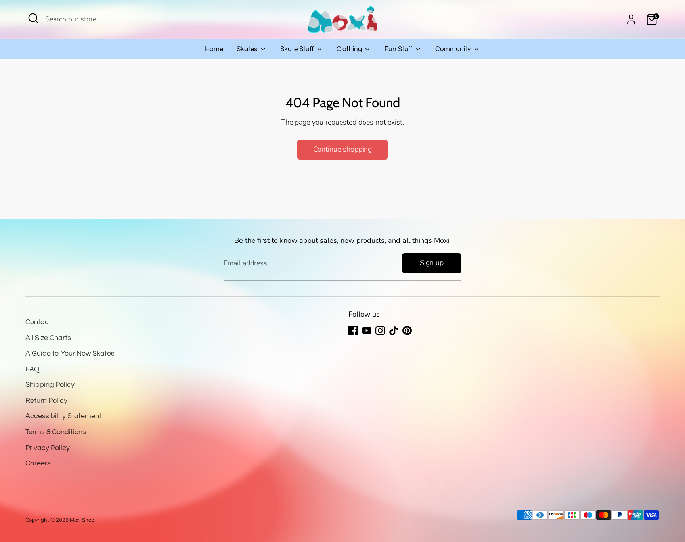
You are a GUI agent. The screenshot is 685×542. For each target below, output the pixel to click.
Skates (248, 49)
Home (214, 49)
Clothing (350, 49)
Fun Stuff (399, 49)
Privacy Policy (47, 448)
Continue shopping (342, 149)
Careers (38, 463)
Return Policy (46, 400)
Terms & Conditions (55, 432)
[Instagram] (380, 330)
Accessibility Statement (63, 416)
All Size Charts (48, 338)
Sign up (432, 262)
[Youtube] (366, 330)
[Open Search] (33, 18)
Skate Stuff (297, 49)
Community (453, 49)
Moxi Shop (82, 520)
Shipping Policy (50, 384)
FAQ (32, 369)
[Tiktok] (393, 330)
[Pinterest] (407, 330)
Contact (38, 322)
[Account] (631, 19)
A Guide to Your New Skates (70, 353)
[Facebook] (353, 330)
